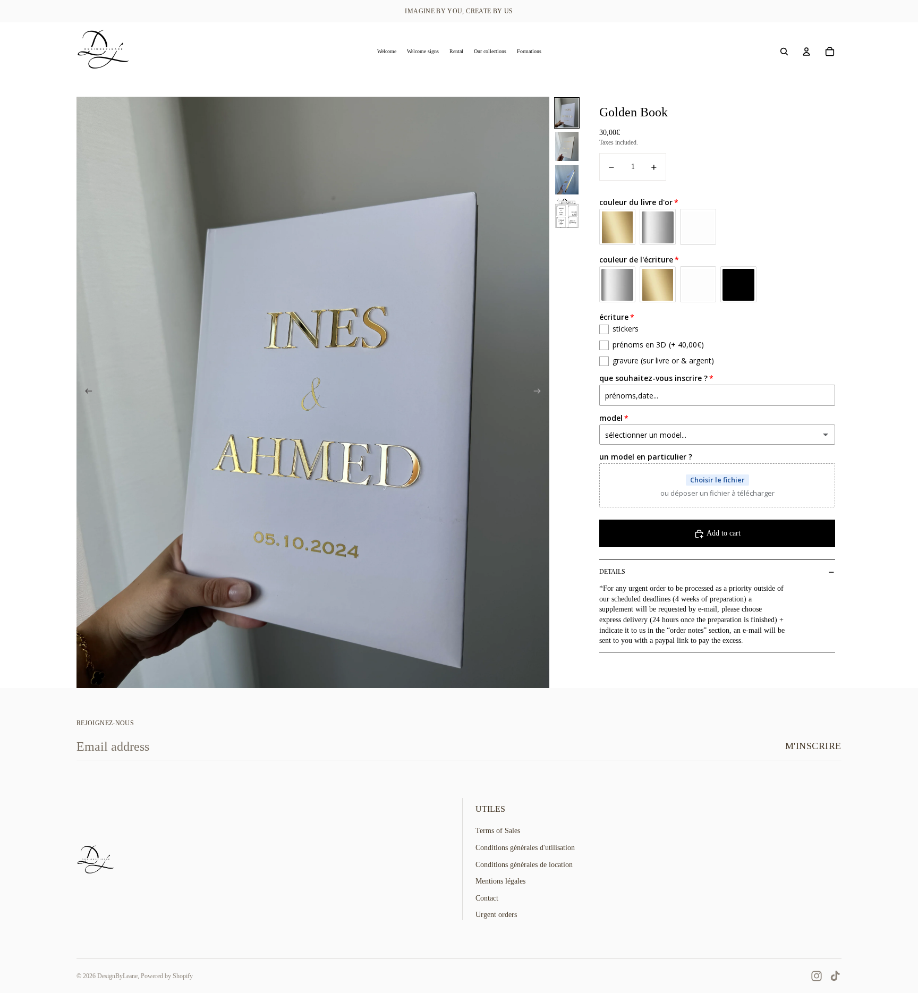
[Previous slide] (85, 392)
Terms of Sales (497, 831)
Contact (486, 898)
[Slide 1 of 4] (567, 113)
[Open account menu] (806, 51)
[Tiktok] (835, 976)
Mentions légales (500, 881)
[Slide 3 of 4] (567, 179)
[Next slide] (540, 392)
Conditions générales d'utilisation (525, 848)
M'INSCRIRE (813, 746)
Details (612, 571)
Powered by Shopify (167, 976)
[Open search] (784, 51)
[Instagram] (816, 976)
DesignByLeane (117, 976)
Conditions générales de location (524, 865)
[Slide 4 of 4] (567, 213)
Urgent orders (496, 915)
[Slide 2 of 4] (567, 146)
